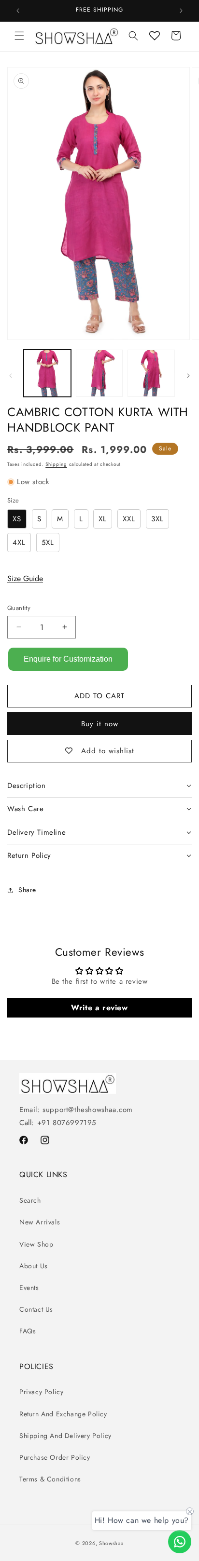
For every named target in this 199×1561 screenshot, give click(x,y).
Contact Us (36, 1309)
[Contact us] (179, 1541)
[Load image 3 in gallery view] (151, 373)
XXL (129, 519)
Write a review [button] (99, 1007)
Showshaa (111, 1543)
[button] (19, 35)
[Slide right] (188, 375)
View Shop (36, 1244)
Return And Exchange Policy (63, 1414)
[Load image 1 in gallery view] (47, 373)
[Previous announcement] (17, 10)
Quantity (18, 607)
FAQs (27, 1331)
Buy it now (99, 724)
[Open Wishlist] (154, 35)
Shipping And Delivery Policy (65, 1435)
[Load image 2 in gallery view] (99, 373)
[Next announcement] (181, 10)
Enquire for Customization (68, 659)
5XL (48, 542)
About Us (33, 1266)
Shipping (56, 464)
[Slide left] (10, 375)
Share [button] (27, 890)
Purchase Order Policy (54, 1457)
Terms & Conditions (50, 1479)
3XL (157, 519)
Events (29, 1287)
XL (103, 519)
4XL (19, 542)
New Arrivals (39, 1222)
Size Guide (25, 578)
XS (17, 519)
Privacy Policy (41, 1392)
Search (30, 1200)
